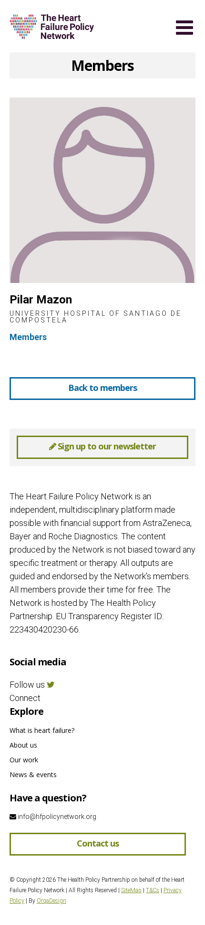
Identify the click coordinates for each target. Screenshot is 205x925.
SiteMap (131, 890)
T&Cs (152, 890)
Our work (24, 759)
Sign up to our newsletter (106, 446)
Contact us (98, 843)
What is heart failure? (42, 730)
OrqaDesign (51, 900)
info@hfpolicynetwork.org (56, 816)
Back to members (102, 387)
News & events (33, 774)
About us (23, 745)
